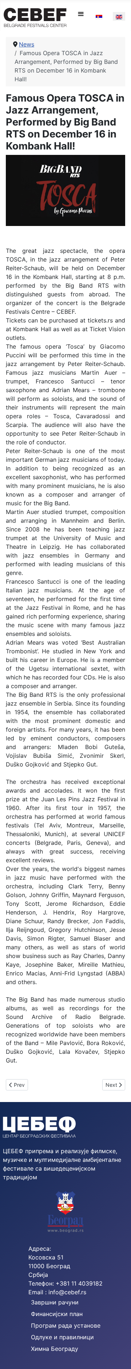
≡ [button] (81, 13)
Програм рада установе (65, 1325)
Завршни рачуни (55, 1302)
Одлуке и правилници (62, 1337)
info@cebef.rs (67, 1292)
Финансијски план (57, 1313)
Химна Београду (54, 1348)
